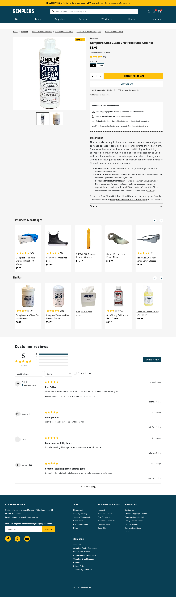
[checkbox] (88, 373)
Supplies (24, 31)
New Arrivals (78, 510)
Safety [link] (83, 19)
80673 (150, 190)
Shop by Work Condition (83, 517)
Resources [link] (155, 19)
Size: (93, 61)
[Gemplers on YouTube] (27, 539)
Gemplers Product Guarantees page (128, 199)
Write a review (152, 360)
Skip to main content (11, 3)
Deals (75, 528)
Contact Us (129, 510)
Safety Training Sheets (134, 521)
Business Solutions (109, 504)
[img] (29, 384)
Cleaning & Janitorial (64, 31)
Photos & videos (85, 373)
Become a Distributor (106, 521)
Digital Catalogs (131, 524)
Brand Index (78, 521)
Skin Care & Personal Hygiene (89, 31)
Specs (93, 206)
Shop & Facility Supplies (42, 31)
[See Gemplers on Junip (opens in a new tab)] (93, 487)
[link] (98, 56)
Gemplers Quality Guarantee (85, 548)
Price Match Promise (81, 552)
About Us (77, 545)
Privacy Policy (79, 566)
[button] (155, 220)
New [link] (17, 19)
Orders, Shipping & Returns (136, 514)
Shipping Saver (104, 524)
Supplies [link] (60, 19)
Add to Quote (127, 84)
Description (96, 137)
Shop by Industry (80, 514)
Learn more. (127, 116)
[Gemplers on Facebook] (8, 539)
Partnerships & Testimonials (84, 555)
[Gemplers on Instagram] (17, 539)
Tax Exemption (104, 517)
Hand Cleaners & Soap (114, 31)
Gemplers (94, 38)
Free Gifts (102, 528)
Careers (76, 562)
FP (127, 187)
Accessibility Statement (82, 570)
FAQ (126, 532)
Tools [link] (38, 19)
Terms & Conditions (114, 3)
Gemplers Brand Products (83, 559)
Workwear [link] (107, 19)
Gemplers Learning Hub (134, 517)
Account (101, 510)
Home (15, 31)
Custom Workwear (80, 524)
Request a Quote (105, 514)
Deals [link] (131, 19)
